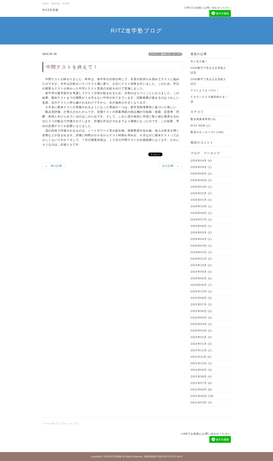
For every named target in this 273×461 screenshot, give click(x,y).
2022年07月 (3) (201, 304)
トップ (74, 423)
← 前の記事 (53, 165)
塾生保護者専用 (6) (203, 119)
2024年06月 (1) (201, 225)
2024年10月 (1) (201, 206)
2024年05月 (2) (201, 232)
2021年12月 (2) (201, 350)
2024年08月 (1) (201, 212)
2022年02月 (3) (201, 337)
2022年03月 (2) (201, 330)
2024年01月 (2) (201, 258)
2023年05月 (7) (201, 284)
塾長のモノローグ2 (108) (207, 132)
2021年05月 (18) (202, 395)
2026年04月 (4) (201, 160)
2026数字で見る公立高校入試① (208, 81)
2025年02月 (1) (201, 193)
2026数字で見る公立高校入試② (208, 70)
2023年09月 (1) (201, 271)
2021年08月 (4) (201, 376)
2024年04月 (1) (201, 238)
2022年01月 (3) (201, 343)
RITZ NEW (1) (200, 125)
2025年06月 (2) (201, 180)
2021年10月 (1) (201, 363)
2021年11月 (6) (201, 356)
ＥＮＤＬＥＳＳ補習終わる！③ (209, 99)
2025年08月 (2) (201, 173)
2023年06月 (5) (201, 278)
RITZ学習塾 (50, 10)
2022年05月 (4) (201, 317)
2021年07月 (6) (201, 382)
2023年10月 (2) (201, 265)
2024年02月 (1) (201, 252)
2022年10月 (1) (201, 291)
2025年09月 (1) (201, 167)
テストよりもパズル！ (205, 90)
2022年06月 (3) (201, 311)
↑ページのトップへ (54, 423)
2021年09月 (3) (201, 369)
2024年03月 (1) (201, 245)
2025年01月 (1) (201, 199)
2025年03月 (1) (201, 186)
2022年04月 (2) (201, 324)
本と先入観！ (199, 61)
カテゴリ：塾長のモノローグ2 (165, 54)
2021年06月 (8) (201, 389)
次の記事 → (170, 165)
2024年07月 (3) (201, 219)
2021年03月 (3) (201, 402)
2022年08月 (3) (201, 297)
